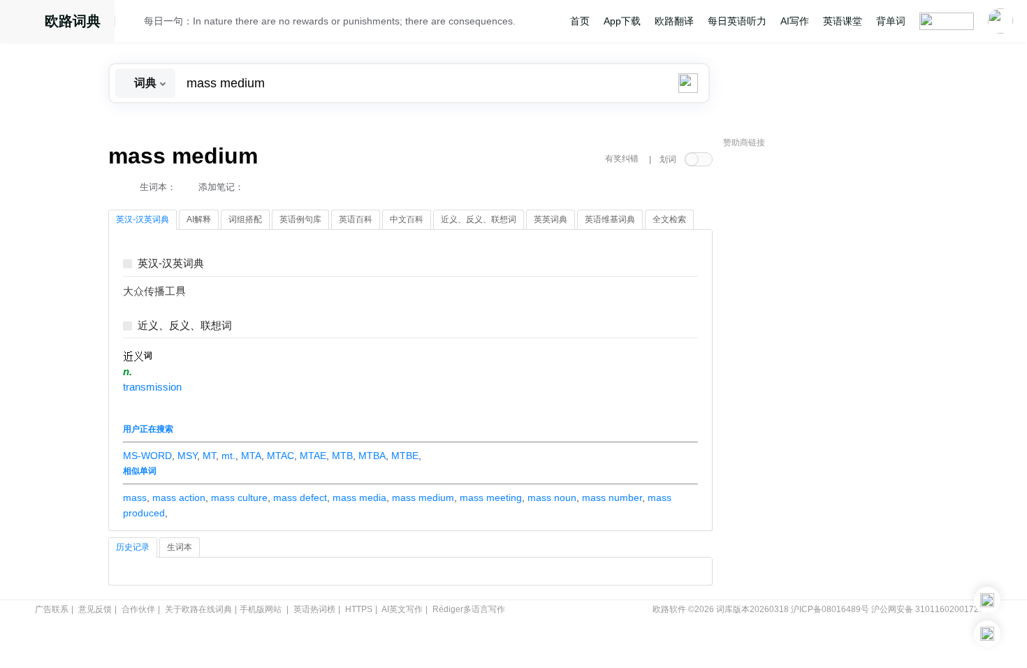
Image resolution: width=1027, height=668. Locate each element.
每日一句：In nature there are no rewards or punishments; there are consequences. (330, 21)
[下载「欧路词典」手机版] (987, 600)
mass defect (300, 497)
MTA (251, 455)
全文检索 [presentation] (669, 219)
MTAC (280, 455)
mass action (178, 497)
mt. (228, 455)
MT (209, 455)
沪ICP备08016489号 (830, 609)
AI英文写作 (402, 609)
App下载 (622, 21)
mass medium (423, 497)
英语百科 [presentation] (355, 219)
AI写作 (794, 21)
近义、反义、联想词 (185, 326)
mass (135, 497)
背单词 (890, 21)
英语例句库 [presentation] (300, 219)
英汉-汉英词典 (171, 264)
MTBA (372, 455)
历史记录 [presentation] (133, 547)
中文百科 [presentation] (406, 219)
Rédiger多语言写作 (468, 609)
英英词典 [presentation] (550, 219)
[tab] (142, 220)
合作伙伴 (138, 609)
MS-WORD (147, 455)
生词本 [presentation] (179, 547)
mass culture (239, 497)
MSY (187, 455)
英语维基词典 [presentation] (610, 219)
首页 (580, 21)
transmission (152, 387)
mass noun (551, 497)
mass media (359, 497)
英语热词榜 (314, 609)
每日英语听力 (737, 21)
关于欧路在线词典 (198, 609)
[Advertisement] (828, 366)
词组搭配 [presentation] (245, 219)
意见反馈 (95, 609)
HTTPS (358, 609)
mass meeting (491, 497)
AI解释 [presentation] (199, 219)
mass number (612, 497)
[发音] (133, 23)
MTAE (313, 455)
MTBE (404, 455)
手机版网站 (261, 609)
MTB (342, 455)
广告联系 (51, 609)
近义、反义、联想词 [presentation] (478, 219)
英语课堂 (842, 21)
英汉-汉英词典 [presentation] (142, 219)
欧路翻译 (674, 21)
